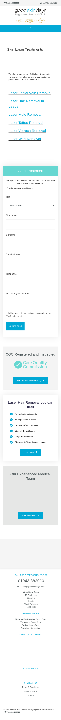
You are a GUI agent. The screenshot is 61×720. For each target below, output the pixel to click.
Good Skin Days (30, 12)
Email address (13, 254)
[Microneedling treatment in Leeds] (46, 551)
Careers (30, 695)
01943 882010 (49, 3)
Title (8, 197)
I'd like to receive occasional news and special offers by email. (29, 314)
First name (11, 215)
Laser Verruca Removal (27, 131)
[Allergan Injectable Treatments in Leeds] (15, 551)
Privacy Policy (30, 691)
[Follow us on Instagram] (31, 677)
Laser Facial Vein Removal (30, 93)
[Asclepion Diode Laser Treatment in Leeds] (30, 551)
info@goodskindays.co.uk (34, 586)
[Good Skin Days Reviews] (12, 3)
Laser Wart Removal (25, 139)
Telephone (11, 274)
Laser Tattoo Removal (26, 123)
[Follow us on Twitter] (24, 677)
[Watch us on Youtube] (37, 677)
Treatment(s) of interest (17, 293)
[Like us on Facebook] (17, 677)
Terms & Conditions (30, 687)
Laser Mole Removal (25, 114)
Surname (10, 235)
